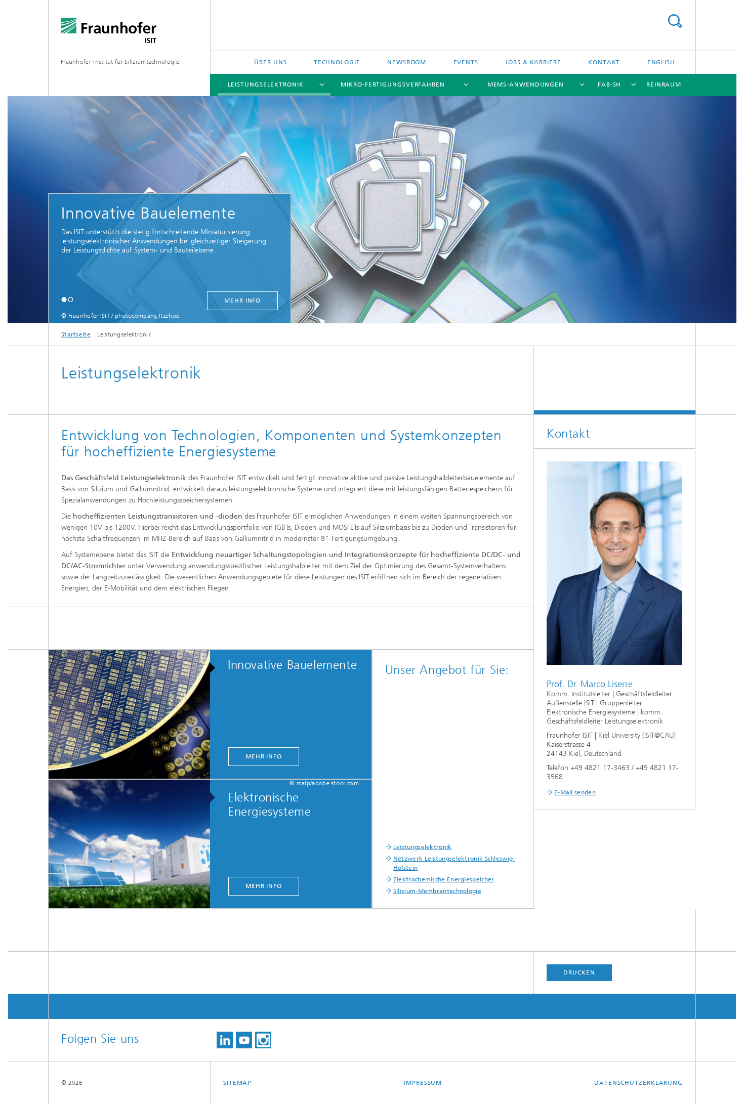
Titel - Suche (675, 21)
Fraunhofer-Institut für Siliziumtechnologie (120, 61)
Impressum (423, 1082)
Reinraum (663, 84)
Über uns (270, 62)
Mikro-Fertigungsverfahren (393, 84)
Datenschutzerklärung (638, 1082)
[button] (64, 299)
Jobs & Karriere (533, 62)
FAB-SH (609, 84)
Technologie (337, 62)
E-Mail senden (575, 792)
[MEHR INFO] (134, 715)
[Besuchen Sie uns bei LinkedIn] (225, 1040)
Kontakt (604, 62)
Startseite (76, 334)
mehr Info (242, 300)
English (661, 62)
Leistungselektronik (266, 84)
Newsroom (406, 62)
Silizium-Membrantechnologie (437, 891)
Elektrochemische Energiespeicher (443, 879)
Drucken (579, 972)
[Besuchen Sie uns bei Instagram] (263, 1040)
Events (465, 62)
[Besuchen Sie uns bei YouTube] (244, 1040)
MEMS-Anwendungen (525, 84)
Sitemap (237, 1082)
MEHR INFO (263, 756)
